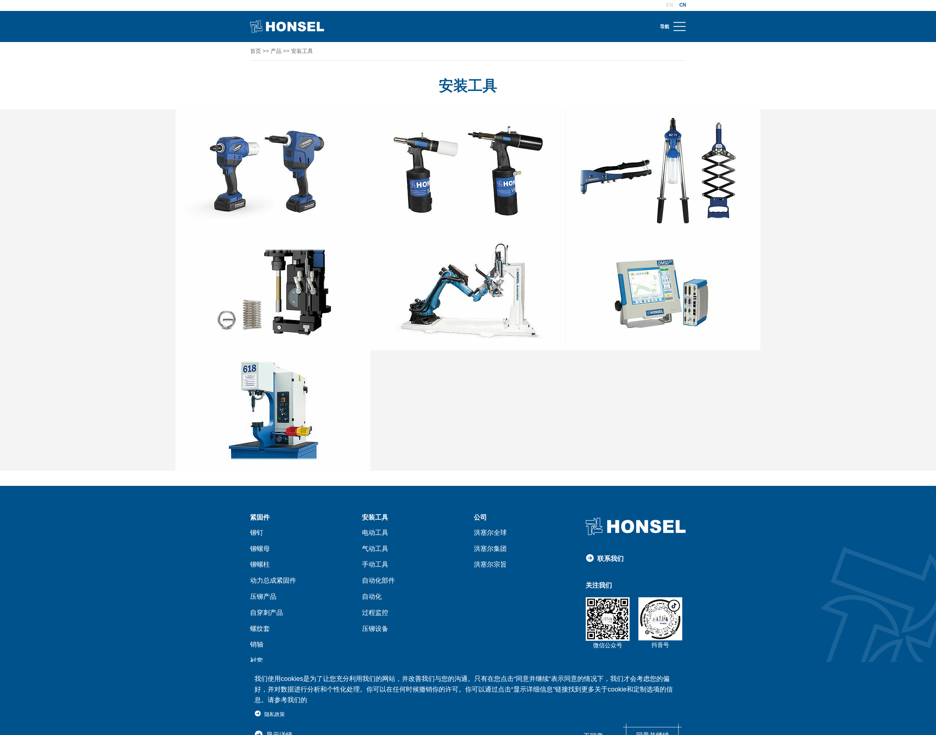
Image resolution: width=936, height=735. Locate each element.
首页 (255, 51)
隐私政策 (274, 714)
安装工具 (302, 51)
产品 (276, 51)
